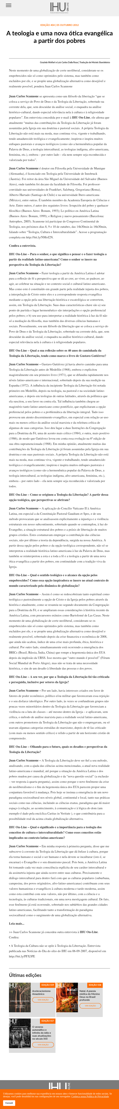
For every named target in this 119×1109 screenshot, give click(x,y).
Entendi (9, 1103)
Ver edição (43, 1000)
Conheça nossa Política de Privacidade (90, 1096)
